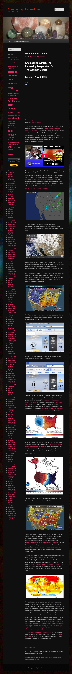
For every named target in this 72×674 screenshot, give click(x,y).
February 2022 (11, 252)
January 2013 (11, 422)
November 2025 (12, 185)
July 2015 (10, 366)
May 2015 (10, 370)
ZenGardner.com (37, 122)
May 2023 (10, 234)
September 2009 (12, 496)
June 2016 (10, 346)
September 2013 (12, 407)
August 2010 (11, 476)
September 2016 (12, 340)
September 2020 (12, 277)
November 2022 (12, 245)
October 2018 (11, 310)
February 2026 (11, 182)
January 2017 (11, 332)
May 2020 (10, 284)
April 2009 (10, 506)
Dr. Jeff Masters (13, 93)
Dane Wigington (29, 120)
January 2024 (11, 221)
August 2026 (11, 172)
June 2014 (10, 390)
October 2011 (11, 450)
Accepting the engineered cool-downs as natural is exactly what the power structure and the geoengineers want (44, 623)
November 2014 (12, 381)
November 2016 (12, 336)
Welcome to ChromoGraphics (21, 41)
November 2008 (12, 515)
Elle (30, 76)
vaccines (16, 147)
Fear (19, 112)
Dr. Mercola (12, 95)
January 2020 (11, 290)
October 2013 (11, 405)
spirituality (10, 142)
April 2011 (10, 461)
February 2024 (11, 219)
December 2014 (12, 379)
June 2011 (10, 457)
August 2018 (11, 314)
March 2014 (11, 396)
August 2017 (11, 321)
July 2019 (10, 297)
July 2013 (10, 411)
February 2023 (11, 239)
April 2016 (10, 349)
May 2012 (10, 437)
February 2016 (11, 353)
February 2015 (11, 375)
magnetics (11, 123)
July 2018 (10, 316)
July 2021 (10, 260)
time (17, 144)
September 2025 (12, 187)
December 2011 (12, 446)
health (16, 118)
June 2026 (10, 176)
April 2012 (10, 439)
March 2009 (11, 507)
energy (11, 111)
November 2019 (12, 291)
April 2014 (10, 394)
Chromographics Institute (24, 9)
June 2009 (10, 502)
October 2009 (11, 495)
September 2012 (12, 429)
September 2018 (12, 312)
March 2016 (11, 351)
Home (9, 41)
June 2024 (10, 211)
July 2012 (10, 433)
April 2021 (10, 265)
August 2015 (11, 364)
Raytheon (37, 659)
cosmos (10, 91)
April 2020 (10, 286)
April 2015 (10, 372)
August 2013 (11, 409)
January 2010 (11, 489)
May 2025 (10, 195)
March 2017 (11, 329)
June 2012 (10, 435)
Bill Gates (10, 62)
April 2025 (10, 197)
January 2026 (11, 183)
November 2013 (12, 403)
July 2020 (10, 280)
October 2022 (11, 247)
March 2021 (11, 267)
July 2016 (10, 344)
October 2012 (11, 427)
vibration (10, 149)
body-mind (15, 62)
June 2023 (10, 232)
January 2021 (11, 269)
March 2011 (11, 463)
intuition (10, 121)
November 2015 (12, 358)
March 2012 (11, 440)
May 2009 (10, 504)
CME (10, 68)
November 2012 (12, 426)
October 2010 (11, 472)
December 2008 (12, 513)
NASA (15, 128)
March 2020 (11, 288)
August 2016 (11, 342)
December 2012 (12, 424)
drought (50, 657)
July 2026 (10, 174)
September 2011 (12, 452)
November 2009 (12, 493)
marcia (43, 56)
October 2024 (11, 204)
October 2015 (11, 360)
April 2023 (10, 236)
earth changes (13, 98)
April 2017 (10, 327)
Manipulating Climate (36, 53)
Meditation (11, 126)
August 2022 (11, 250)
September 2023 (12, 226)
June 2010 (10, 480)
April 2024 (10, 215)
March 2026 (11, 180)
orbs (19, 128)
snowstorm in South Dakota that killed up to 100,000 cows (42, 543)
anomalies (12, 57)
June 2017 (10, 325)
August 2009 (11, 498)
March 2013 (11, 418)
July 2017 (10, 323)
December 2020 (12, 271)
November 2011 (12, 448)
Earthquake (14, 101)
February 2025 (11, 200)
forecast (11, 115)
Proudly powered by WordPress (36, 668)
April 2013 (10, 416)
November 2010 (12, 470)
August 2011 (11, 454)
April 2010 (10, 483)
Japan (14, 121)
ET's (16, 112)
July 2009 (10, 500)
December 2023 (12, 223)
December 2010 (12, 468)
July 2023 (10, 230)
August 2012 (11, 431)
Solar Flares (12, 140)
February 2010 (11, 487)
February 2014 (11, 398)
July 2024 (10, 209)
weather (11, 154)
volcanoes (11, 152)
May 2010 (10, 481)
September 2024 (12, 206)
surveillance (12, 144)
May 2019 (10, 301)
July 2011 (10, 455)
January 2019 (11, 308)
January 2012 (11, 444)
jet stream (31, 659)
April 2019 (10, 303)
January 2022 (11, 254)
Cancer (10, 64)
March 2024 (11, 217)
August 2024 (11, 208)
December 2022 (12, 243)
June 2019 (10, 299)
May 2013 (10, 414)
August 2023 (11, 228)
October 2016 (11, 338)
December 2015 (12, 357)
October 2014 (11, 383)
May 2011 (10, 459)
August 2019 (11, 295)
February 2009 (11, 509)
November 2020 (12, 273)
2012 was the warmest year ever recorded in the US (44, 564)
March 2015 (11, 373)
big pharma (16, 59)
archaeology (10, 59)
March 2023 (11, 237)
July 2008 (10, 519)
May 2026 (10, 178)
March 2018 (11, 319)
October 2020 (11, 275)
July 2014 (10, 388)
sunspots (16, 142)
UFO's (10, 147)
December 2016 (12, 334)
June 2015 (10, 368)
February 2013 (11, 420)
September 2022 (12, 249)
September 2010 (12, 474)
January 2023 (11, 241)
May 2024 (10, 213)
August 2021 (11, 258)
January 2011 (11, 467)
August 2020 (11, 278)
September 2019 (12, 293)
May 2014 (10, 392)
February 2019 (11, 306)
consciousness (12, 83)
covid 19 (14, 91)
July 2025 (10, 191)
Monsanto (11, 128)
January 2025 (11, 202)
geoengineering (57, 657)
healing (10, 118)
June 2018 (10, 318)
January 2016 (11, 355)
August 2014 (11, 386)
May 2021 (10, 264)
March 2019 (11, 305)
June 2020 (10, 282)
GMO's (17, 115)
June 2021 (10, 262)
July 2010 (10, 478)
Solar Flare (11, 137)
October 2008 (11, 517)
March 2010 (11, 485)
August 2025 (11, 189)
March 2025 (11, 198)
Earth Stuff (32, 657)
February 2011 (11, 465)
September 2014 (12, 385)
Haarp (26, 659)
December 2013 (12, 401)
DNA (17, 91)
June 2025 (10, 193)
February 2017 (11, 331)
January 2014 (11, 399)
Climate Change (44, 657)
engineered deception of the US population (40, 632)
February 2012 (11, 442)
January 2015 (11, 377)
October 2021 (11, 256)
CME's (13, 68)
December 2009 (12, 491)
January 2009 (11, 511)
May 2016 (10, 347)
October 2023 (11, 224)
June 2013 (10, 413)
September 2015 (12, 362)
